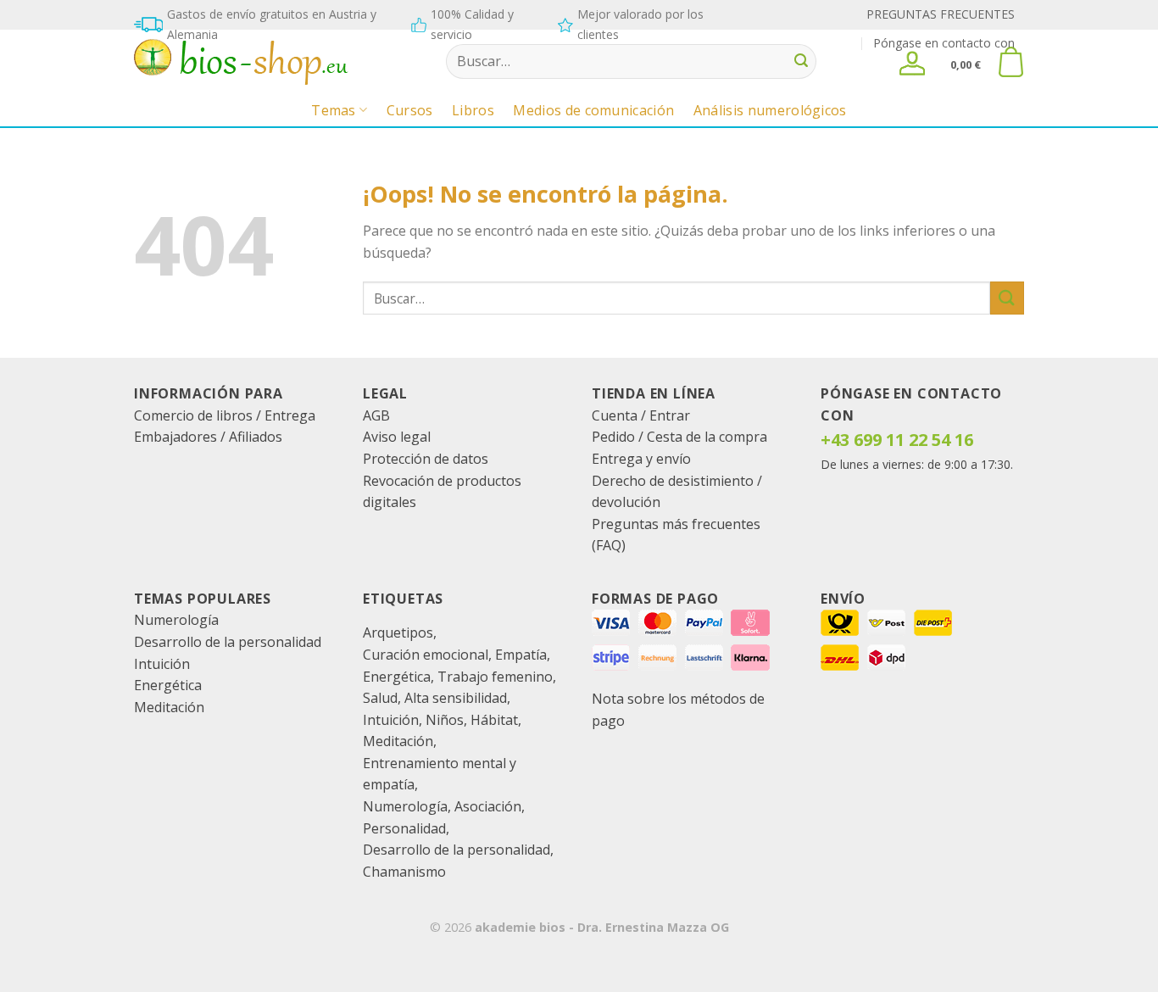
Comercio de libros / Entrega (224, 415)
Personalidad (404, 828)
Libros (473, 110)
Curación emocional (425, 654)
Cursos (410, 110)
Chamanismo (404, 871)
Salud (380, 697)
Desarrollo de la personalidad (227, 642)
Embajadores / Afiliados (208, 436)
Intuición (162, 664)
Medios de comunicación (593, 110)
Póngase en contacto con (944, 43)
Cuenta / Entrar (641, 415)
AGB (376, 415)
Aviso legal (397, 436)
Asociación (487, 806)
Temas (333, 110)
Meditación (169, 707)
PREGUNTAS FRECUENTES (940, 14)
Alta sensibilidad (455, 697)
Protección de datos (425, 458)
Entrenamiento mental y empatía (439, 774)
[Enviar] (801, 61)
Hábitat (494, 720)
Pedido (613, 436)
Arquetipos (398, 632)
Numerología (176, 619)
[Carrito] (1010, 61)
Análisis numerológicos (770, 110)
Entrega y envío (641, 458)
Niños (445, 720)
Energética (168, 685)
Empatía (521, 654)
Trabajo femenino (495, 676)
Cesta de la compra (707, 436)
